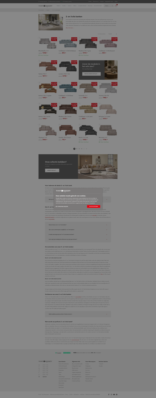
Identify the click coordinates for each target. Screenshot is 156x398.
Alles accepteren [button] (93, 206)
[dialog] (78, 199)
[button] (62, 206)
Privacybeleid (92, 203)
